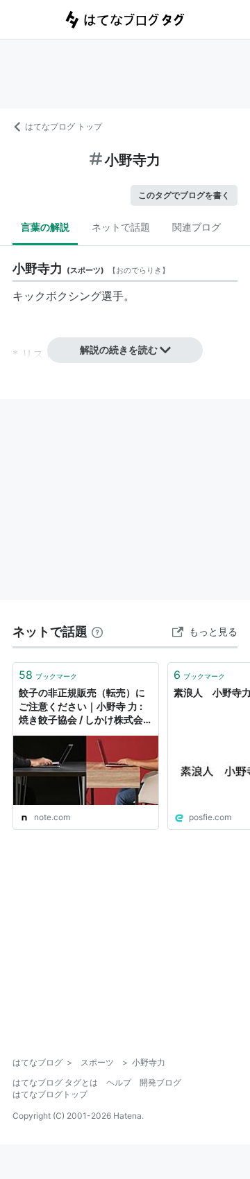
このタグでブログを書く (184, 195)
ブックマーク (48, 675)
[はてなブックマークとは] (97, 631)
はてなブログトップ (50, 1094)
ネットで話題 (121, 227)
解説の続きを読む (119, 349)
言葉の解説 (45, 227)
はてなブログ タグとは (55, 1082)
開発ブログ (160, 1082)
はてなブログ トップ (63, 126)
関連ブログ (196, 227)
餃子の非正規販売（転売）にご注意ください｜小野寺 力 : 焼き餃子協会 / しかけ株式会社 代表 (82, 706)
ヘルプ (118, 1082)
